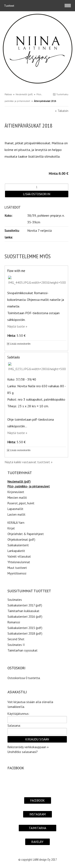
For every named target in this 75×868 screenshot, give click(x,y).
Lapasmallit (15, 509)
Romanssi (14, 622)
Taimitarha (37, 828)
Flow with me (16, 270)
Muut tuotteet (17, 568)
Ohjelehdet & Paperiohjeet (26, 534)
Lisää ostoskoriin (20, 343)
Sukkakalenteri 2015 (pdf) (25, 628)
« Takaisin (61, 111)
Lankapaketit (16, 551)
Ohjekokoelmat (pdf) (21, 540)
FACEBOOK (37, 800)
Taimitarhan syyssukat (23, 650)
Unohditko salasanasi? (23, 752)
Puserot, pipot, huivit (21, 503)
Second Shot (16, 639)
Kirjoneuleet (16, 492)
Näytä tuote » (17, 326)
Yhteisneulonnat (19, 562)
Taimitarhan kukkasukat (23, 611)
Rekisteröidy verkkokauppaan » (28, 747)
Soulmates (15, 600)
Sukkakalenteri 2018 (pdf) (25, 633)
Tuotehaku (62, 94)
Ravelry (37, 842)
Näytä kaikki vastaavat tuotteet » (28, 462)
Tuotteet (9, 5)
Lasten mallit (16, 514)
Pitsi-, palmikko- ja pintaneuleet (29, 486)
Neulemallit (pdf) (24, 94)
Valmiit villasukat (19, 556)
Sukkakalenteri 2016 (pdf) (25, 617)
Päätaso (8, 94)
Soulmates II (16, 645)
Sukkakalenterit (18, 545)
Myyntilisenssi (17, 573)
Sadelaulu (13, 357)
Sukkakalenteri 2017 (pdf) (25, 605)
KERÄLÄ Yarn (16, 523)
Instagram (37, 814)
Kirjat (11, 528)
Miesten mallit (17, 498)
